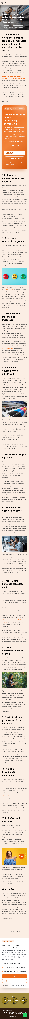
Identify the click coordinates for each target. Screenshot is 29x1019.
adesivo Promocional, (8, 620)
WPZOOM (19, 1016)
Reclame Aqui (10, 289)
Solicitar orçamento (13, 976)
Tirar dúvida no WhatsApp (15, 981)
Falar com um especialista (10, 153)
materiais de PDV (6, 795)
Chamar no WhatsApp (15, 158)
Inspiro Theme (11, 1016)
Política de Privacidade (7, 1010)
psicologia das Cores (7, 348)
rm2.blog (6, 25)
